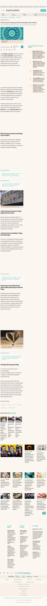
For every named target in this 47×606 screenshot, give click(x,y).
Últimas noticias (3, 6)
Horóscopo (18, 17)
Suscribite (29, 579)
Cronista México (3, 17)
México (9, 404)
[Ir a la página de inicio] (4, 10)
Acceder (43, 10)
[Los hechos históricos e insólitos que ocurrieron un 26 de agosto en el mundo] (41, 475)
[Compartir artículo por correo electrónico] (12, 50)
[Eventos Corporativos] (18, 577)
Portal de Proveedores (17, 582)
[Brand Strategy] (23, 577)
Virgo (14, 404)
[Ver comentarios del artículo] (14, 50)
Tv (46, 6)
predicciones (3, 407)
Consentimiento (24, 593)
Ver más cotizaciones (42, 14)
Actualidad (10, 6)
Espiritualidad (12, 17)
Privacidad (23, 590)
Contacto (7, 579)
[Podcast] (29, 576)
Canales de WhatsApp (18, 579)
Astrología (19, 404)
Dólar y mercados (28, 6)
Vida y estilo (42, 6)
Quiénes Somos (39, 579)
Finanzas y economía (19, 6)
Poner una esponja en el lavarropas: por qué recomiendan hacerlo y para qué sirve (39, 80)
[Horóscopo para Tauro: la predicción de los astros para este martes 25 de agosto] (18, 419)
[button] (44, 513)
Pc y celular (36, 6)
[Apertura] (11, 577)
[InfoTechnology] (36, 577)
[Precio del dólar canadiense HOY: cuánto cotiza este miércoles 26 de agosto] (5, 475)
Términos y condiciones (23, 588)
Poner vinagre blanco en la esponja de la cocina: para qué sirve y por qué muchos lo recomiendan (39, 73)
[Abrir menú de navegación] (1, 10)
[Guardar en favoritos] (22, 47)
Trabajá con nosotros (30, 582)
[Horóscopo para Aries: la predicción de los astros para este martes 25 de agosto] (11, 419)
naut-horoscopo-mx (12, 407)
